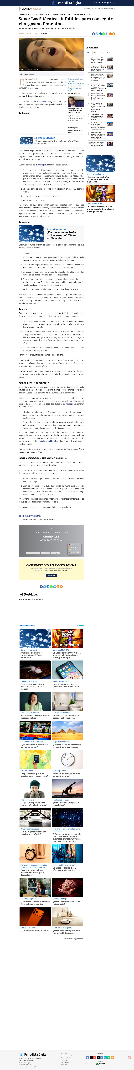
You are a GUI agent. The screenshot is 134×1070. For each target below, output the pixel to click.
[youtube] (94, 1057)
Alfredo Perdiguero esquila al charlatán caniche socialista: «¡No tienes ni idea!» (98, 117)
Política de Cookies (66, 1058)
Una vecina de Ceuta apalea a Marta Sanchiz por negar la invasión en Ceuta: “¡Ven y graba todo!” (98, 97)
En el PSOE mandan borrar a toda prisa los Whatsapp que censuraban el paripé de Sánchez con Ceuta (98, 87)
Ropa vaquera (55, 553)
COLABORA (51, 575)
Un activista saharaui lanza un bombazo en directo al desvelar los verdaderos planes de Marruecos (98, 77)
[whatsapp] (110, 3)
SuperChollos (74, 545)
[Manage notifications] (129, 1057)
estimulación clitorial (46, 441)
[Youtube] (99, 3)
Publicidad (64, 1060)
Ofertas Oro (73, 547)
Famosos (87, 9)
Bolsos (29, 553)
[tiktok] (98, 1057)
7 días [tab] (96, 53)
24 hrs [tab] (89, 53)
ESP (114, 3)
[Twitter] (96, 33)
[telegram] (105, 1057)
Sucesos (110, 9)
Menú (22, 3)
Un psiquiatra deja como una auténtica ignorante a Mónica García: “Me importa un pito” (98, 68)
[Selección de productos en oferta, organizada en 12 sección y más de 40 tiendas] (51, 528)
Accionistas (64, 1064)
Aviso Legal (64, 1053)
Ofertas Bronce (74, 552)
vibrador (69, 404)
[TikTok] (102, 3)
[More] (113, 33)
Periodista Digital (25, 34)
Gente (25, 8)
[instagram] (101, 1057)
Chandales (36, 553)
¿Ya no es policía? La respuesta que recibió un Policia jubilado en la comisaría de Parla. (98, 60)
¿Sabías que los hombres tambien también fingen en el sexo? (75, 129)
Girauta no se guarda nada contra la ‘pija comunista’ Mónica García (97, 144)
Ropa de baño (45, 553)
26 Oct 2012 (35, 34)
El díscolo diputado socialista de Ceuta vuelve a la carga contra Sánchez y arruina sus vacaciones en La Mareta (98, 107)
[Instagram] (105, 3)
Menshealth (42, 102)
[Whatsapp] (103, 33)
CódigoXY (36, 9)
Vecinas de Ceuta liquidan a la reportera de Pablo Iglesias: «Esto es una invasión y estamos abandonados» (98, 136)
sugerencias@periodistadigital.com (28, 1067)
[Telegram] (108, 3)
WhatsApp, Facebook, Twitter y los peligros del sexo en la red (75, 110)
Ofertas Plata (74, 550)
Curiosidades (102, 9)
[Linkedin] (100, 33)
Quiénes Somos (65, 1062)
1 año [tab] (108, 53)
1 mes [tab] (102, 53)
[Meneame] (110, 33)
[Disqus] (51, 969)
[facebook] (87, 1057)
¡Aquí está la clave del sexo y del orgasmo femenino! (37, 519)
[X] (96, 3)
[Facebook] (94, 3)
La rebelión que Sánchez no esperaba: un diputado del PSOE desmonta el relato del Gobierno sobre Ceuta (98, 126)
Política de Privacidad (67, 1056)
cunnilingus (41, 165)
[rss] (112, 1057)
